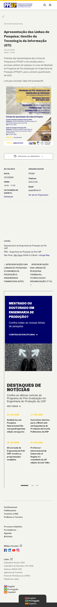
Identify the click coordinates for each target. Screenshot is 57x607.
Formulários (10, 530)
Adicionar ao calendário (29, 156)
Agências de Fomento (13, 572)
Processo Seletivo (13, 527)
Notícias (8, 536)
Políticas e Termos (13, 517)
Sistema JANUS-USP (13, 569)
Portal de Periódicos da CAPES (17, 576)
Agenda (8, 533)
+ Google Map (44, 255)
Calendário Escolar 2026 (14, 563)
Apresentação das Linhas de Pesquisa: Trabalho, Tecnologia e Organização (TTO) (41, 273)
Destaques (8, 196)
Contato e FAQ (11, 514)
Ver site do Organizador (38, 194)
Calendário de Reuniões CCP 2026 (18, 566)
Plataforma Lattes (11, 579)
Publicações (10, 510)
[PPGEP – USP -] (18, 5)
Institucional (10, 507)
